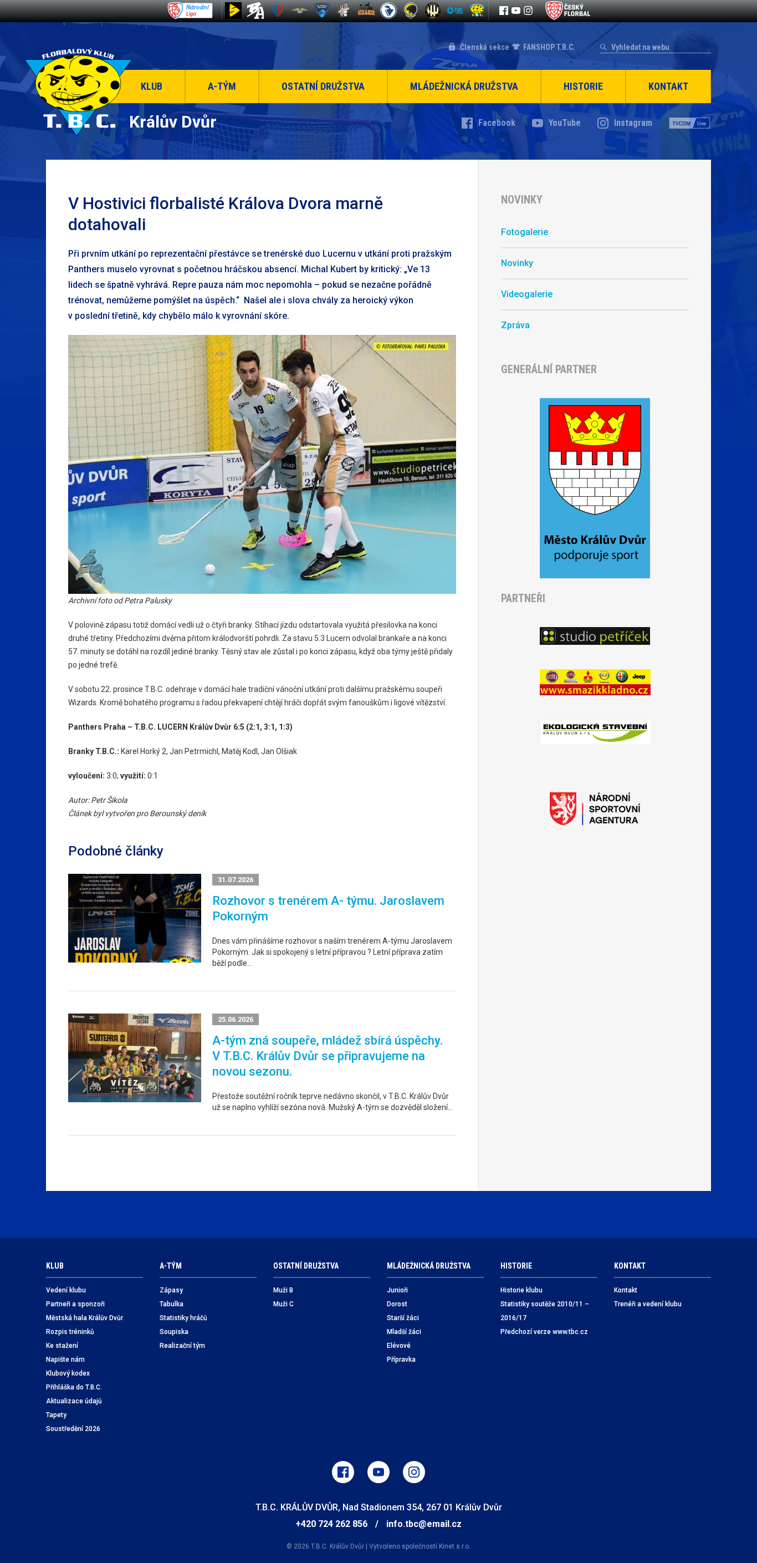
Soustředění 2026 (73, 1429)
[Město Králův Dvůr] (595, 488)
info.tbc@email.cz (424, 1524)
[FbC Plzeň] (455, 10)
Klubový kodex (68, 1373)
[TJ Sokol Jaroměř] (388, 10)
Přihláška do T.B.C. (74, 1387)
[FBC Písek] (300, 10)
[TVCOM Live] (690, 123)
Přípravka (401, 1359)
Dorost (397, 1304)
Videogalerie (527, 294)
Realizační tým (182, 1346)
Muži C (283, 1304)
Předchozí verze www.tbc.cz (544, 1332)
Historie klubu (521, 1290)
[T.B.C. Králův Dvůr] (477, 10)
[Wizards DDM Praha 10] (366, 10)
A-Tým (222, 86)
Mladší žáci (404, 1332)
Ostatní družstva (323, 86)
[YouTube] (516, 10)
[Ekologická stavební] (595, 733)
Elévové (399, 1346)
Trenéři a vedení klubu (648, 1304)
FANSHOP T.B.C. (549, 47)
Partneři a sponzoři (75, 1304)
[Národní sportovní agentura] (595, 809)
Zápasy (171, 1290)
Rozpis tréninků (70, 1332)
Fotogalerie (524, 232)
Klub (151, 86)
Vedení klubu (66, 1290)
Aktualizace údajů (74, 1401)
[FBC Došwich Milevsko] (322, 10)
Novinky (517, 263)
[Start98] (233, 10)
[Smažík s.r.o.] (595, 682)
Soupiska (174, 1332)
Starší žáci (403, 1318)
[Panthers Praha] (411, 10)
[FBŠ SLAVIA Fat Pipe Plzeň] (344, 10)
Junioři (397, 1290)
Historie (583, 86)
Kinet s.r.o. (454, 1546)
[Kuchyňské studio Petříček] (595, 636)
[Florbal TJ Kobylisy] (433, 10)
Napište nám (65, 1359)
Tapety (56, 1415)
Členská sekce (484, 47)
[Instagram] (528, 10)
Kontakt (668, 86)
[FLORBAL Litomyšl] (278, 10)
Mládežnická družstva (464, 86)
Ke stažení (62, 1346)
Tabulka (171, 1304)
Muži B (283, 1290)
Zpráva (515, 325)
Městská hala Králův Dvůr (84, 1318)
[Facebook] (504, 10)
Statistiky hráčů (183, 1318)
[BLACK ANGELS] (255, 10)
